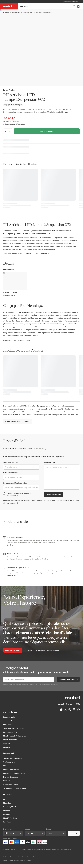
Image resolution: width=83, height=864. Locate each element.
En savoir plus (11, 576)
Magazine (7, 803)
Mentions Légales (38, 857)
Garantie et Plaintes (10, 785)
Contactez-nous (9, 762)
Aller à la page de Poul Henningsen (16, 340)
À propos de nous (10, 721)
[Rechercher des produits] (74, 6)
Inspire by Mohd (9, 807)
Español (28, 860)
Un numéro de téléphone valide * (15, 483)
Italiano (5, 860)
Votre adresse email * (11, 473)
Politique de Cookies (26, 857)
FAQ (4, 766)
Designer (6, 814)
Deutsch (22, 860)
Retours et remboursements (14, 773)
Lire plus (64, 112)
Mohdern (6, 747)
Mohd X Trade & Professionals (14, 736)
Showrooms (7, 724)
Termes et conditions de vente (14, 788)
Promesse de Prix (10, 732)
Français (16, 860)
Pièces (5, 799)
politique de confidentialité (48, 684)
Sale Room (7, 822)
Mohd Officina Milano (11, 740)
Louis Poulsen (9, 90)
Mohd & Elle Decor (10, 818)
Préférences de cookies (51, 857)
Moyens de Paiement (11, 769)
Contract (6, 743)
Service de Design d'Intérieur (14, 728)
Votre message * (50, 462)
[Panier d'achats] (78, 6)
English (11, 860)
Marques (6, 810)
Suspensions (16, 12)
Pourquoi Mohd (9, 717)
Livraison (10, 545)
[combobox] (5, 833)
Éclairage (6, 12)
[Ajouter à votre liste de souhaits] (78, 94)
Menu (26, 6)
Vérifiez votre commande (12, 758)
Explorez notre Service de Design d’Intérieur (42, 650)
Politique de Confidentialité (11, 857)
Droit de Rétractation (11, 777)
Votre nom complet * (11, 462)
